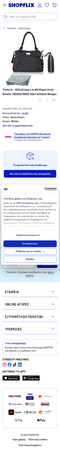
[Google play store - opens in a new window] (31, 378)
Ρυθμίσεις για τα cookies (28, 251)
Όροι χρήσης (19, 439)
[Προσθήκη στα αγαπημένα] (40, 100)
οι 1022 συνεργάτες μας (26, 203)
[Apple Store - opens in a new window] (12, 378)
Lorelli (24, 113)
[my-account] (39, 5)
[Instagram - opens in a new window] (5, 365)
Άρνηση (30, 259)
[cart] (54, 5)
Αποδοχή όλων (30, 243)
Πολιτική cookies (37, 439)
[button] (4, 5)
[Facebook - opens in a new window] (10, 365)
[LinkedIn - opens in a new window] (20, 365)
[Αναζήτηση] (6, 16)
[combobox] (30, 16)
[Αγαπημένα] (47, 5)
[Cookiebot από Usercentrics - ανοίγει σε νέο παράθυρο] (43, 189)
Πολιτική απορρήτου (30, 445)
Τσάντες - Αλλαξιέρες (19, 28)
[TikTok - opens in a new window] (15, 365)
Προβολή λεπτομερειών (28, 235)
